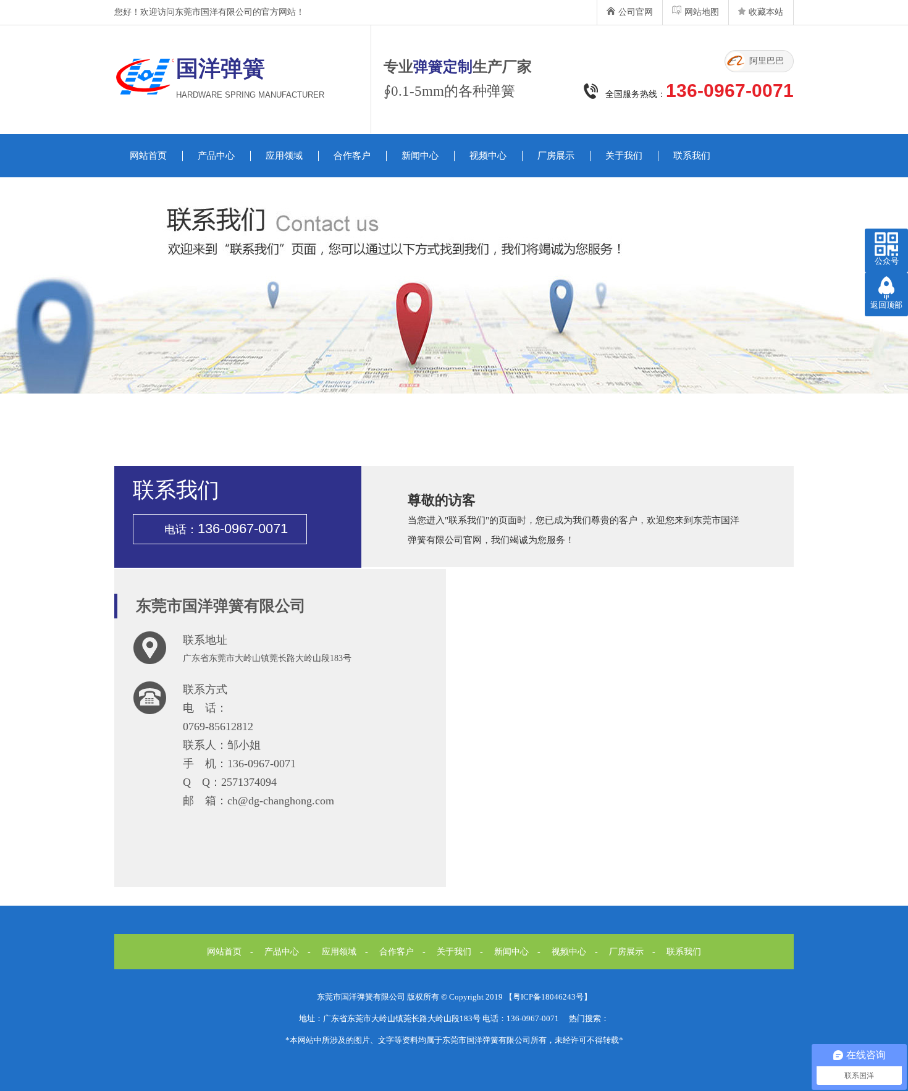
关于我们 (623, 156)
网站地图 (701, 12)
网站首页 (148, 156)
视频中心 (488, 156)
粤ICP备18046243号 (548, 996)
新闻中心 (420, 156)
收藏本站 (766, 12)
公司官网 (635, 12)
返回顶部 (886, 305)
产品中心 (216, 156)
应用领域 (284, 156)
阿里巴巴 (766, 60)
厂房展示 (555, 156)
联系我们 (691, 156)
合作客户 (352, 156)
